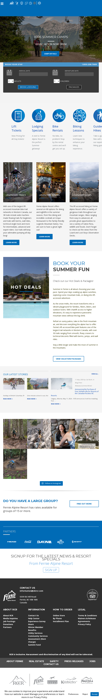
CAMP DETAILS (50, 53)
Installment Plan (61, 621)
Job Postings (9, 621)
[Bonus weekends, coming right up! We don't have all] (15, 434)
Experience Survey (37, 621)
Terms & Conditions (87, 615)
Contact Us (33, 615)
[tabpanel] (51, 31)
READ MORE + (8, 399)
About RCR (8, 615)
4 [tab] (92, 58)
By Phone (57, 618)
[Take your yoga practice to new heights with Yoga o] (87, 434)
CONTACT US (27, 588)
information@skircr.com (31, 591)
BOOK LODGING (28, 87)
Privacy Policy (84, 624)
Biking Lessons (78, 128)
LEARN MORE (11, 242)
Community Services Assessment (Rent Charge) (38, 639)
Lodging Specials (37, 128)
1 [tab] (92, 54)
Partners (7, 627)
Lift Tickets (16, 128)
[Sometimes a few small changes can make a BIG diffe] (15, 464)
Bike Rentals (57, 128)
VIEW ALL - (95, 374)
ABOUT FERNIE (15, 661)
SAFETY (54, 661)
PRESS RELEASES (74, 661)
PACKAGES (74, 87)
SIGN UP (51, 570)
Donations (8, 624)
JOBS (92, 661)
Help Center (33, 618)
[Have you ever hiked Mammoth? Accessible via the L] (39, 434)
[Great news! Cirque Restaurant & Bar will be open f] (63, 434)
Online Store (59, 615)
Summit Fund (34, 645)
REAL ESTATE (36, 661)
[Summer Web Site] (39, 3)
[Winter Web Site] (34, 3)
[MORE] (38, 115)
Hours (31, 624)
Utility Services (35, 633)
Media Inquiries (10, 618)
